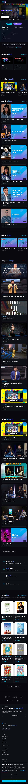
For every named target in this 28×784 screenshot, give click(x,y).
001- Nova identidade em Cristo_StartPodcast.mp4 (8, 522)
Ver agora (17, 23)
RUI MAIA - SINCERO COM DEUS (10, 161)
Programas (4, 761)
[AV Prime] (21, 697)
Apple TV (23, 44)
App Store (6, 44)
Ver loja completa (13, 686)
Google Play (15, 44)
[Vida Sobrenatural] (7, 697)
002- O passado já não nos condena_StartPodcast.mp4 (9, 500)
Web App (19, 47)
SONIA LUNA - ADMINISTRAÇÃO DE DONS (13, 119)
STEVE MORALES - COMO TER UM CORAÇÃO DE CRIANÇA (13, 203)
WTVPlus (4, 738)
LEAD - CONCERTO (7, 543)
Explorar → (24, 101)
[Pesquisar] (21, 1)
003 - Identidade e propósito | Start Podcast (12, 479)
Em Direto (4, 734)
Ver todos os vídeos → (8, 551)
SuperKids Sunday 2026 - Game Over (11, 437)
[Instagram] (9, 729)
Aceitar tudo (14, 780)
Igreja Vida (5, 266)
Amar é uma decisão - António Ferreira (13, 269)
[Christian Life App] (10, 701)
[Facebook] (3, 729)
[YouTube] (6, 729)
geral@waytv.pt (5, 754)
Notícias (4, 740)
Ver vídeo (5, 17)
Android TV (10, 47)
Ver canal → (24, 235)
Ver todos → (24, 79)
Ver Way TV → (24, 54)
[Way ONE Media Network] (14, 723)
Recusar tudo (14, 777)
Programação (5, 736)
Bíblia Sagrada (5, 748)
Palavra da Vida (5, 750)
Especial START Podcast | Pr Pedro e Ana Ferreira (11, 12)
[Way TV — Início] (5, 1)
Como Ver (4, 742)
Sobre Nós (4, 759)
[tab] (9, 19)
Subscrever (14, 715)
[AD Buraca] (15, 697)
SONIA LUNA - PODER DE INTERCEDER (12, 181)
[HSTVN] (18, 701)
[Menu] (24, 2)
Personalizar (14, 774)
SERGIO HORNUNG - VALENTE (10, 224)
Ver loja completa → (22, 595)
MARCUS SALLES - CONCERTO (10, 140)
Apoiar (3, 752)
